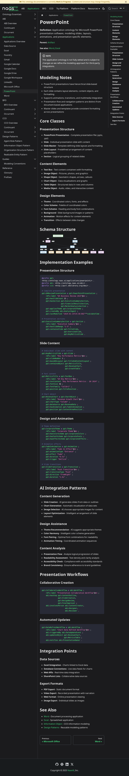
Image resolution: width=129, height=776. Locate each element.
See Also (113, 124)
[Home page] (42, 15)
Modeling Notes (116, 16)
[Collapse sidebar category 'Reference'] (35, 168)
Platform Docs (78, 8)
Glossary (8, 172)
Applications (33, 8)
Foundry (8, 55)
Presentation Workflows (115, 95)
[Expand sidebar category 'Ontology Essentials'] (35, 14)
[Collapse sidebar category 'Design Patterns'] (35, 136)
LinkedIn (8, 82)
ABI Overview (10, 23)
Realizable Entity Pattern (15, 154)
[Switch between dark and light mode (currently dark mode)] (104, 9)
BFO (44, 8)
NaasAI (71, 770)
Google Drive (10, 73)
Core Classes (115, 20)
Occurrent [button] (9, 32)
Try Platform (62, 8)
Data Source (10, 46)
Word (6, 95)
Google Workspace (13, 77)
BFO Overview (10, 104)
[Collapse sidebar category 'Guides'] (35, 159)
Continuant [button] (9, 28)
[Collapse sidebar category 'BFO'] (35, 100)
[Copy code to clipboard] (101, 278)
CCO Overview (11, 123)
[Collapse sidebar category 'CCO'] (35, 118)
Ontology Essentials (13, 9)
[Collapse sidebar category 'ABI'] (35, 19)
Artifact (51, 42)
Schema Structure (117, 43)
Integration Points (117, 113)
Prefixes (8, 177)
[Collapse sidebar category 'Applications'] (35, 37)
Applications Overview (14, 41)
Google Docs (10, 68)
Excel (6, 50)
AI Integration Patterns (115, 70)
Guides (6, 159)
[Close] (126, 2)
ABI (23, 8)
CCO (51, 8)
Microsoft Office (12, 86)
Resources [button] (93, 8)
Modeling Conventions (15, 163)
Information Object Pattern (17, 145)
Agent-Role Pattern (13, 141)
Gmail (7, 59)
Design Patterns (10, 136)
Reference (7, 168)
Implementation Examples (116, 47)
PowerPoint (9, 91)
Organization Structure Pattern (19, 150)
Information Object (53, 723)
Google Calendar (12, 64)
